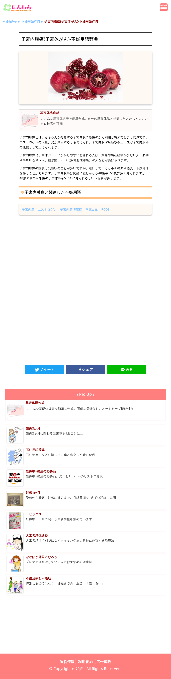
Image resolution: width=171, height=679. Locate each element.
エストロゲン (47, 209)
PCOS (105, 209)
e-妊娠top (10, 21)
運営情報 (67, 661)
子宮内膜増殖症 (71, 209)
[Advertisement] (85, 245)
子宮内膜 (28, 209)
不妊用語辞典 (30, 21)
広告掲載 (104, 661)
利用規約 (85, 661)
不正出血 (92, 209)
